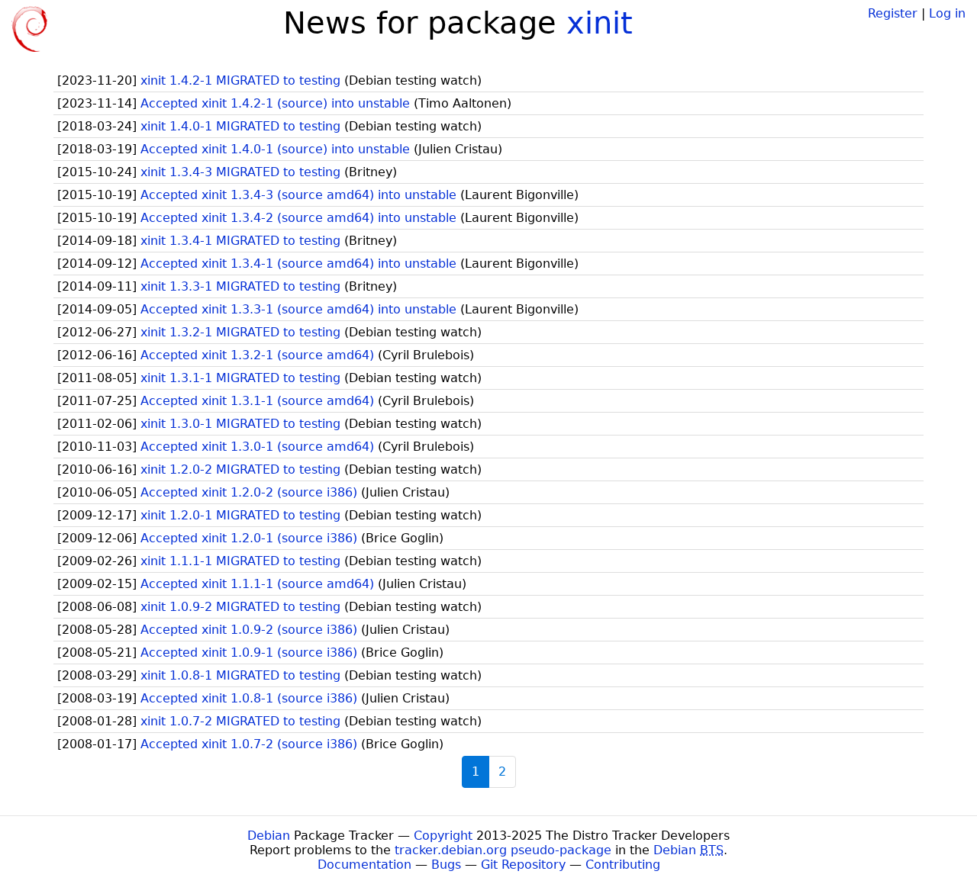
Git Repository (523, 864)
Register (892, 13)
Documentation (364, 864)
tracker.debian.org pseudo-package (503, 850)
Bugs (446, 864)
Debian (268, 835)
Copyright (443, 835)
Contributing (622, 864)
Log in (947, 13)
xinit (599, 22)
